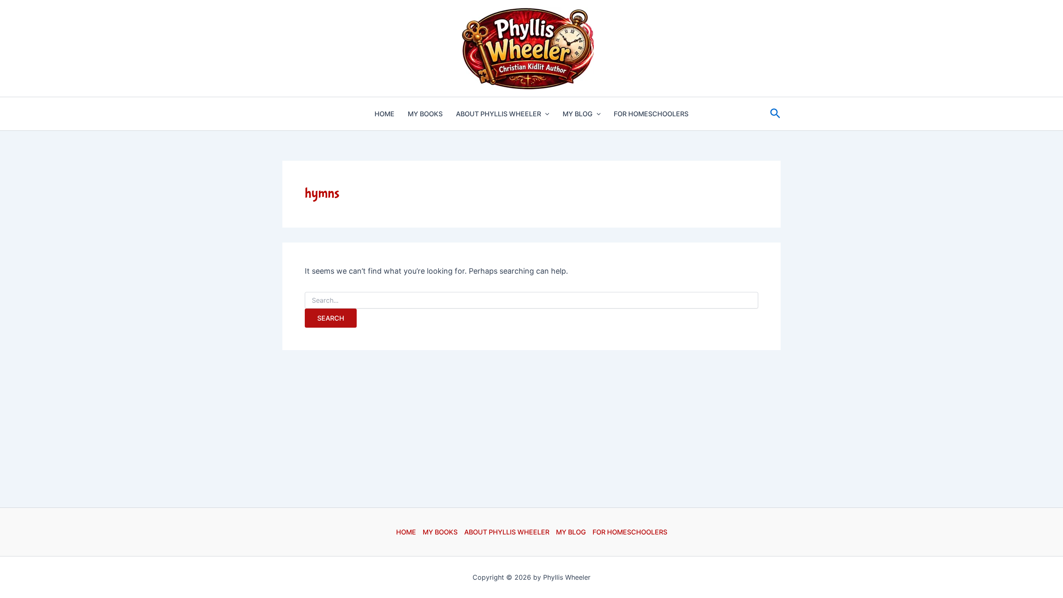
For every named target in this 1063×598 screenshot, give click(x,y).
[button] (545, 113)
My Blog (578, 114)
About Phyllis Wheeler (498, 114)
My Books (425, 114)
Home (384, 114)
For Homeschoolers (651, 114)
